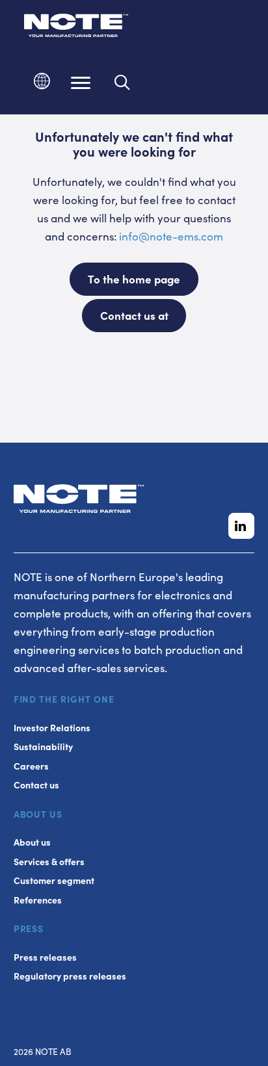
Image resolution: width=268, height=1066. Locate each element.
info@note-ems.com (171, 236)
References (38, 900)
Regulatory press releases (70, 976)
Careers (31, 766)
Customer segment (54, 880)
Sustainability (43, 746)
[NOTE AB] (76, 27)
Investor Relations (52, 728)
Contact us (36, 785)
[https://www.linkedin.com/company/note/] (241, 526)
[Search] (122, 82)
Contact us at (134, 315)
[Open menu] (80, 82)
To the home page (134, 279)
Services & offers (49, 861)
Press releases (45, 957)
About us (32, 842)
